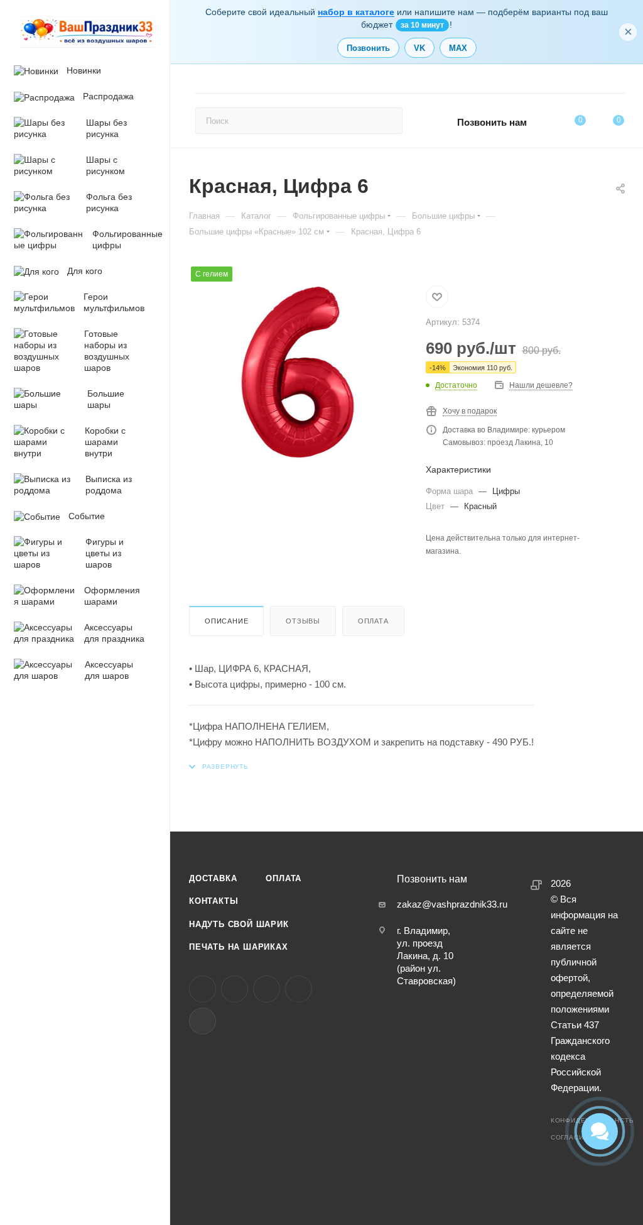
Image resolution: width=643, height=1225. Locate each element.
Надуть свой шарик (239, 924)
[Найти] (387, 120)
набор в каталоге (356, 12)
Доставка (213, 878)
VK (419, 48)
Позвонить (368, 48)
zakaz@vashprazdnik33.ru (452, 904)
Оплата (373, 621)
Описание (226, 621)
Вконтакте (202, 989)
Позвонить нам (492, 122)
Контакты (213, 901)
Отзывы (303, 621)
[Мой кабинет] (618, 81)
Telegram (234, 989)
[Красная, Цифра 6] (297, 373)
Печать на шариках (238, 947)
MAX (458, 48)
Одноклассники (266, 989)
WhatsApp (298, 989)
